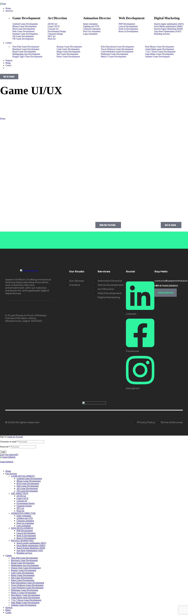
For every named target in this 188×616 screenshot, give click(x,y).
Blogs (8, 610)
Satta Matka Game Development (25, 602)
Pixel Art (20, 511)
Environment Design (26, 503)
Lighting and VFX (25, 518)
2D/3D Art (21, 496)
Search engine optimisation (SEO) (31, 543)
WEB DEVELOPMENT (22, 528)
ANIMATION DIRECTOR (23, 513)
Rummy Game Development (23, 570)
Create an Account (15, 437)
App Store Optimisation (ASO (30, 550)
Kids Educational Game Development (27, 583)
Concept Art (22, 501)
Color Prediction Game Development (27, 588)
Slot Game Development (21, 578)
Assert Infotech (6, 462)
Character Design (24, 506)
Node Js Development (26, 535)
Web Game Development (28, 486)
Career (8, 612)
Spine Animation (24, 516)
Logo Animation (24, 525)
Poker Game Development (22, 580)
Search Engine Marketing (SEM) (31, 548)
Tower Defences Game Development (27, 585)
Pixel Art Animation (25, 523)
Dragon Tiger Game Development (26, 568)
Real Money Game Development (25, 595)
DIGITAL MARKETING (22, 540)
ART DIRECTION (19, 493)
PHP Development (25, 530)
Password (5, 446)
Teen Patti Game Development (24, 558)
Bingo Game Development (22, 575)
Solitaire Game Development (23, 605)
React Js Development (26, 538)
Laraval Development (26, 533)
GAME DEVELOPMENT (23, 476)
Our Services (11, 473)
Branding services (24, 553)
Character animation (25, 521)
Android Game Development (29, 478)
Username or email (9, 441)
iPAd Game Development (28, 483)
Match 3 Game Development (23, 592)
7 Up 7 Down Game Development (26, 600)
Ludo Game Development (22, 573)
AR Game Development (27, 488)
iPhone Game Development (29, 481)
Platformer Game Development (24, 590)
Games (9, 555)
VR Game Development (27, 491)
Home (8, 471)
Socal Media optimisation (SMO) (31, 545)
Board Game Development (22, 563)
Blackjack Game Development (24, 560)
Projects (9, 607)
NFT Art (20, 508)
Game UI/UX (22, 498)
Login (3, 452)
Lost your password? (9, 454)
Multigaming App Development (25, 565)
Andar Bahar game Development (25, 597)
